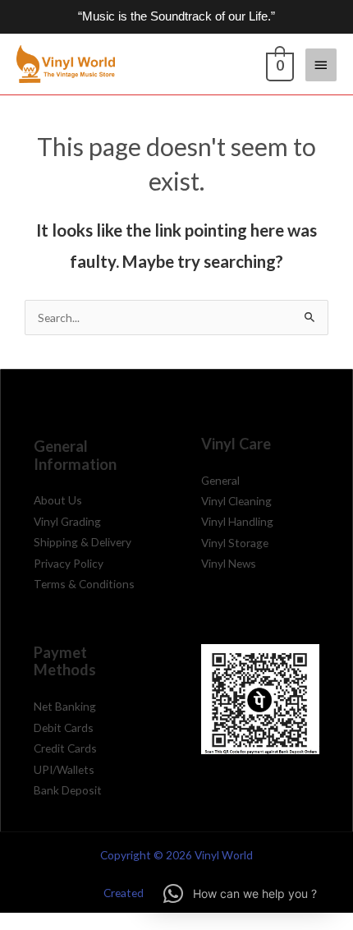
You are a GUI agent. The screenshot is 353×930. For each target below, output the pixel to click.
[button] (240, 893)
